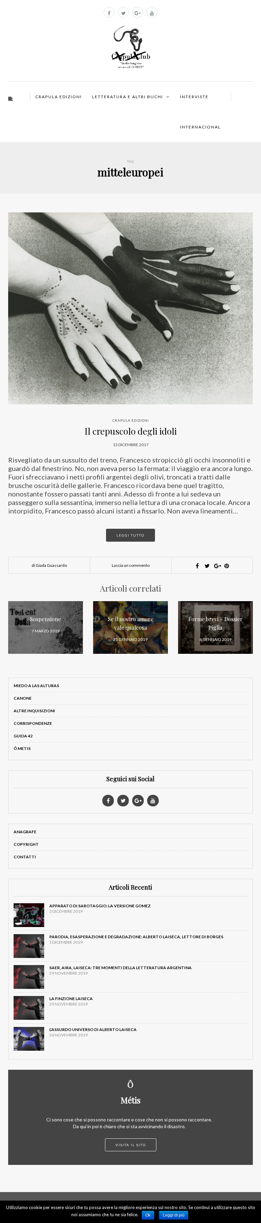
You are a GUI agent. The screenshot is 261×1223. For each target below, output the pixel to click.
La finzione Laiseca (71, 998)
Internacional (200, 126)
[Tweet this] (207, 566)
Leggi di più (174, 1215)
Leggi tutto (130, 535)
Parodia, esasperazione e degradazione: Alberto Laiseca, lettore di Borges (136, 936)
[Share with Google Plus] (217, 566)
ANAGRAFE (25, 831)
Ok (148, 1215)
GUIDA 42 (23, 735)
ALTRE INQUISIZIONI (34, 710)
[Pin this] (226, 566)
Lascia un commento (131, 565)
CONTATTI (25, 856)
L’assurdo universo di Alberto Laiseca (93, 1029)
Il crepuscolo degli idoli (131, 431)
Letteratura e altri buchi (127, 96)
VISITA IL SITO (131, 1145)
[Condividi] (197, 566)
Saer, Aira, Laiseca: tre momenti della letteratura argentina (120, 967)
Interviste (194, 96)
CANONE (23, 698)
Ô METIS (22, 748)
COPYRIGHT (26, 844)
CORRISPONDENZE (33, 723)
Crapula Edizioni (58, 96)
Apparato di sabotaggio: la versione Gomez (100, 905)
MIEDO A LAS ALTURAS (36, 685)
